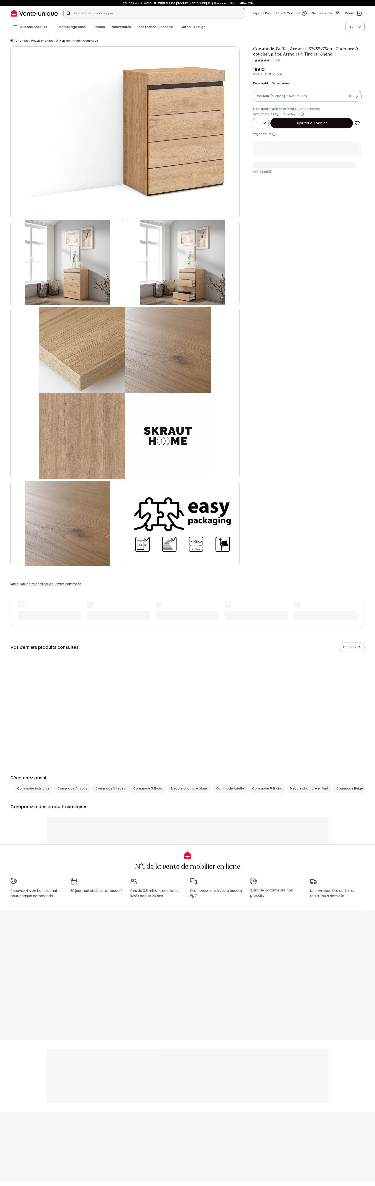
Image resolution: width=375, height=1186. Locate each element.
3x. (269, 134)
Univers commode (68, 41)
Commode (90, 41)
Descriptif (260, 83)
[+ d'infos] (274, 134)
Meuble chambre (42, 41)
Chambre (22, 41)
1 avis (276, 60)
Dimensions (281, 83)
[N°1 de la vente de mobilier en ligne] (34, 13)
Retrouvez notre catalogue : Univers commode (46, 584)
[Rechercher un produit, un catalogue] (68, 13)
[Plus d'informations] (302, 114)
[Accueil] (11, 41)
